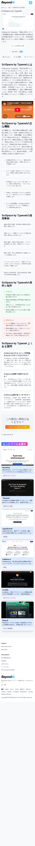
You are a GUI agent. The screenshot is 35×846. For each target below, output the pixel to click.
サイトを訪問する (16, 46)
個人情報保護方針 (6, 658)
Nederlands (23, 691)
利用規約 (3, 661)
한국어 (12, 689)
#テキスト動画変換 (7, 628)
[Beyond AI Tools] (8, 677)
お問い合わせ (4, 664)
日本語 (17, 689)
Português (16, 691)
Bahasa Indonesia (6, 694)
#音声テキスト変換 (7, 506)
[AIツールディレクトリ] (8, 2)
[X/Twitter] (2, 685)
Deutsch (3, 691)
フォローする (4, 667)
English (7, 689)
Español (9, 691)
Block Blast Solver (6, 646)
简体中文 (28, 689)
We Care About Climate (7, 670)
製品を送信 (4, 649)
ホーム (5, 7)
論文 (9, 7)
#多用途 (5, 536)
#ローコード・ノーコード (9, 475)
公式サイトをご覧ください (16, 427)
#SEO (4, 567)
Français (30, 691)
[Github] (5, 685)
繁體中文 (22, 689)
